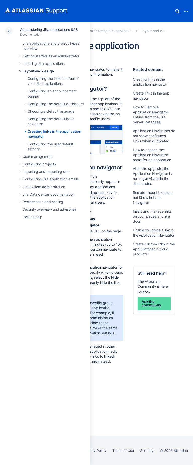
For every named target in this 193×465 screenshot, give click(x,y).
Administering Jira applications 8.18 (49, 29)
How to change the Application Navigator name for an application (152, 155)
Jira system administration (44, 186)
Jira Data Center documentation (49, 194)
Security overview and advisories (49, 209)
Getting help (32, 217)
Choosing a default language (51, 111)
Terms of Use (123, 450)
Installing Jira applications (44, 63)
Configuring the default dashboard (56, 104)
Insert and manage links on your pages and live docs (152, 216)
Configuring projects (39, 164)
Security (147, 450)
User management (38, 156)
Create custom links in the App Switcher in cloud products (154, 249)
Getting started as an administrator (51, 56)
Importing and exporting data (47, 171)
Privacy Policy (94, 450)
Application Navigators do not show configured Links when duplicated (154, 136)
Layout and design (38, 71)
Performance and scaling (43, 202)
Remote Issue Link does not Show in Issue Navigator (152, 197)
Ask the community (151, 303)
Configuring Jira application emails (51, 179)
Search (177, 11)
